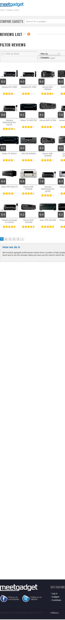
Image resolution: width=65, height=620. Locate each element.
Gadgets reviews (12, 10)
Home (2, 10)
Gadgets (55, 597)
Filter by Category (45, 54)
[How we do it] (24, 34)
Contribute (56, 600)
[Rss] (28, 34)
